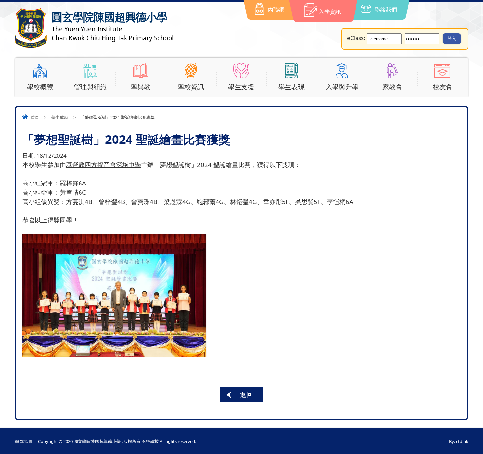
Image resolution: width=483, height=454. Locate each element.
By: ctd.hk (458, 441)
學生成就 (59, 117)
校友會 (442, 86)
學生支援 (241, 86)
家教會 (392, 86)
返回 (246, 394)
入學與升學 (342, 86)
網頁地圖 (23, 441)
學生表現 (291, 86)
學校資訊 (191, 86)
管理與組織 (90, 86)
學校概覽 (40, 86)
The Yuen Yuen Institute (87, 29)
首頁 (35, 117)
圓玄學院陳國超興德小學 (109, 17)
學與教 (140, 86)
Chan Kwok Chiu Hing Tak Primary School (113, 38)
